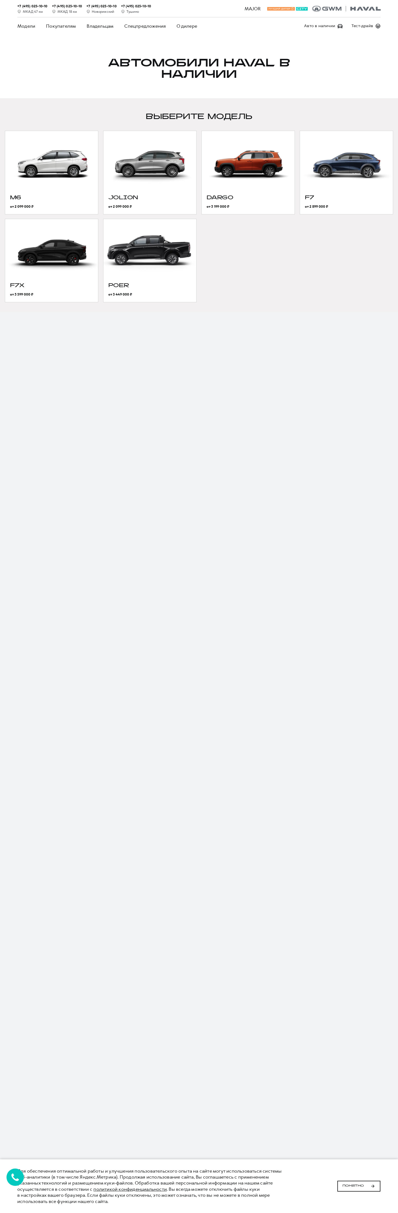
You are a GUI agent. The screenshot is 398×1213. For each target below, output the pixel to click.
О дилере (187, 26)
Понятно (353, 1186)
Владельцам (100, 26)
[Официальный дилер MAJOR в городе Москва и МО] (346, 9)
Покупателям (61, 26)
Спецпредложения (145, 26)
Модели (26, 26)
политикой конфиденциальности (130, 1189)
